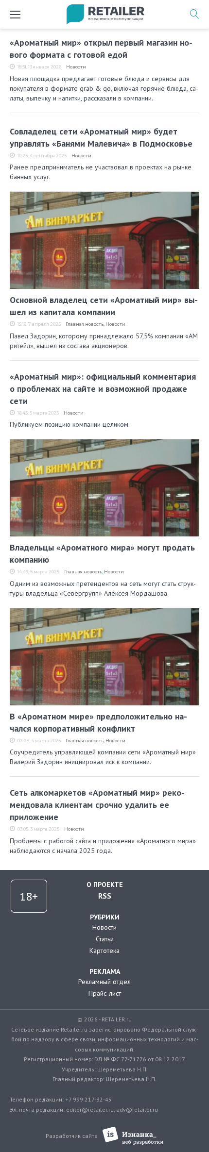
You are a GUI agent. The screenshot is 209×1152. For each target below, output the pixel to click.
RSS (104, 896)
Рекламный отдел (104, 981)
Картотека (104, 950)
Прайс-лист (104, 993)
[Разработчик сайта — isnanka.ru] (133, 1136)
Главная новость (85, 324)
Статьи (105, 939)
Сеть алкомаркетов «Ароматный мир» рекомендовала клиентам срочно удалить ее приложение (97, 804)
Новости (76, 66)
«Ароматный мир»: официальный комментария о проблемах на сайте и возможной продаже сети (103, 388)
